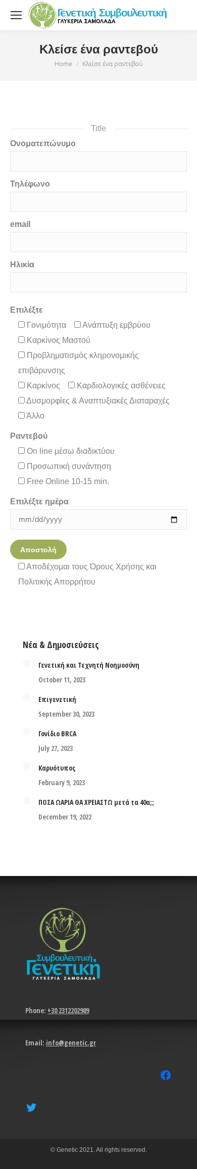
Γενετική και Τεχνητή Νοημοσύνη (88, 665)
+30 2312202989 (68, 1010)
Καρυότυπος (56, 768)
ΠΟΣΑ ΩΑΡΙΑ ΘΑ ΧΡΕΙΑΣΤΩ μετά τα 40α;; (96, 802)
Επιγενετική (57, 699)
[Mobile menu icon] (16, 15)
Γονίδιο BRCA (57, 733)
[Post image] (27, 663)
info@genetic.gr (71, 1042)
